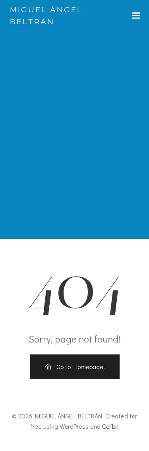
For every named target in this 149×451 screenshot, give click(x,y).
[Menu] (136, 16)
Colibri (110, 426)
